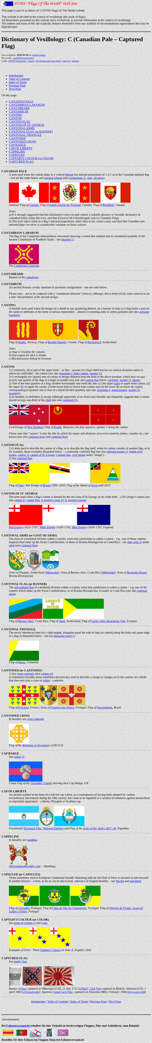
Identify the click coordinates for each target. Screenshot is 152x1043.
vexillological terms (23, 58)
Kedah (58, 427)
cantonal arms (36, 436)
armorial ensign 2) (117, 451)
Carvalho (23, 908)
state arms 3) (134, 542)
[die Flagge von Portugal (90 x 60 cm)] (21, 1031)
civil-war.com (31, 991)
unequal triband (53, 177)
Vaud (62, 621)
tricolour (98, 177)
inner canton (81, 373)
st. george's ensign (75, 500)
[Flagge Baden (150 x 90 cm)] (7, 1031)
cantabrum (32, 277)
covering (113, 380)
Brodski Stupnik (57, 342)
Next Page (15, 88)
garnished (135, 881)
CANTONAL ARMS (22, 128)
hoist (117, 383)
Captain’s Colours (50, 950)
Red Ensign (15, 527)
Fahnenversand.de (18, 1025)
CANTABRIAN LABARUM (27, 104)
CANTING (16, 114)
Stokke (22, 342)
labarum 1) (67, 239)
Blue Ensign (79, 527)
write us (66, 61)
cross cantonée (25, 673)
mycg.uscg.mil (136, 991)
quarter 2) (134, 390)
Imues (21, 662)
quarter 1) (95, 373)
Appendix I (65, 373)
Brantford (108, 205)
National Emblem (53, 828)
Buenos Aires (26, 621)
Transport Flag (32, 828)
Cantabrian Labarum (26, 265)
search (31, 61)
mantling (32, 839)
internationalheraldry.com (25, 866)
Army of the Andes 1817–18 (99, 828)
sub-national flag (24, 587)
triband (69, 174)
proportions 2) (77, 177)
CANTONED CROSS (22, 141)
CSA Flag (95, 988)
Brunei (47, 485)
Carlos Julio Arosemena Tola (108, 621)
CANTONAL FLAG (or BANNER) (31, 131)
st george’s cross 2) (52, 500)
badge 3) (19, 756)
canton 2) (23, 455)
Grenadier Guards (41, 783)
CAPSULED (17, 154)
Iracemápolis (104, 707)
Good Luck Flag (63, 991)
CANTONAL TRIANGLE (25, 134)
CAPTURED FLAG (21, 161)
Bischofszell (94, 342)
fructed (120, 881)
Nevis (94, 485)
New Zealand (35, 427)
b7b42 (83, 988)
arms (11, 545)
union (135, 380)
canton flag (92, 380)
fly (22, 386)
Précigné (23, 707)
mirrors (75, 61)
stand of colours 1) (25, 923)
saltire (46, 680)
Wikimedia (52, 572)
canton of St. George (42, 455)
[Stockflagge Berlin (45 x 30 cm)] (35, 1031)
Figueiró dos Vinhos (62, 707)
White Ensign (47, 527)
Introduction (16, 75)
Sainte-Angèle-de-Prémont (65, 205)
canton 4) (46, 673)
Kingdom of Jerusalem (35, 745)
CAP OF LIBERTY (21, 148)
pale (89, 177)
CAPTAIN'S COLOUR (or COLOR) (31, 158)
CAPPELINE (17, 151)
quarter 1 (125, 380)
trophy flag (20, 961)
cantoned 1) (69, 400)
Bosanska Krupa (137, 572)
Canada (34, 205)
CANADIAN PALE (21, 101)
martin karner (39, 55)
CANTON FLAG (19, 121)
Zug (23, 988)
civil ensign (78, 455)
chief (48, 400)
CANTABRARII (19, 108)
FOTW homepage (17, 61)
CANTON (15, 118)
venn (44, 923)
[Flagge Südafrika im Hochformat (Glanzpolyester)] (49, 1031)
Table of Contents (19, 78)
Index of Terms (18, 82)
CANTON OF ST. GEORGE (26, 124)
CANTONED (17, 138)
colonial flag (63, 455)
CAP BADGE (17, 144)
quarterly (14, 393)
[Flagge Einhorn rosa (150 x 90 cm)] (62, 1031)
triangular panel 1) (64, 635)
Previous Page (17, 85)
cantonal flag (59, 436)
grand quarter (119, 390)
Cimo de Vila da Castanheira (69, 908)
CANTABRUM (18, 111)
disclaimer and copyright (48, 61)
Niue (21, 485)
